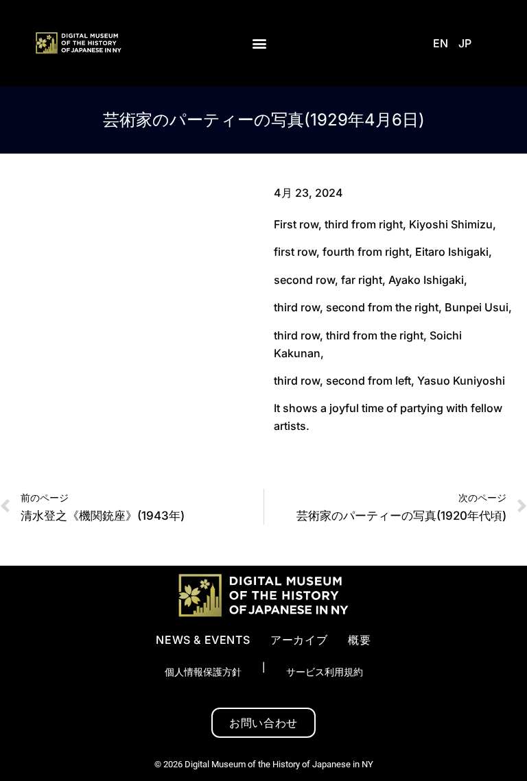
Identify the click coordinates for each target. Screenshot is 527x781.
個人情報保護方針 (203, 671)
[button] (259, 43)
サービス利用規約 (324, 671)
